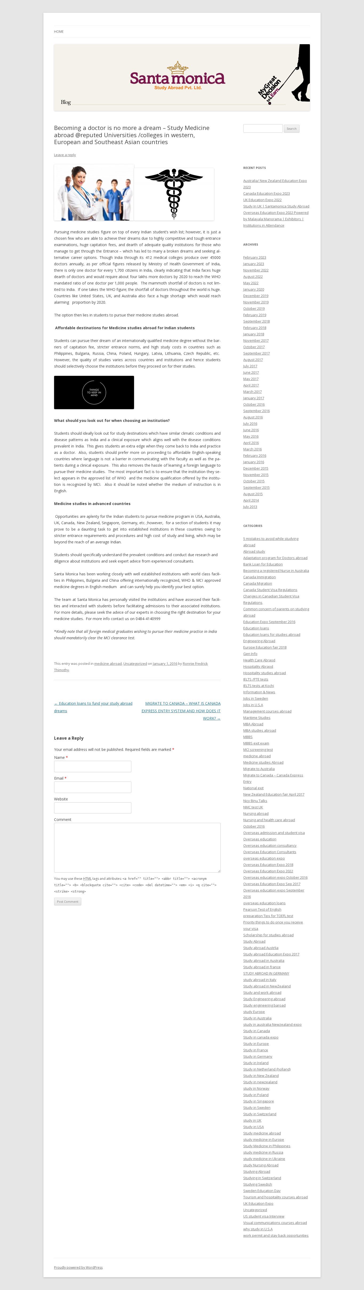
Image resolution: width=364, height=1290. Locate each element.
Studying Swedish (257, 1184)
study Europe (254, 1011)
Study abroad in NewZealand (267, 986)
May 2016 (250, 436)
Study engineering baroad (264, 1005)
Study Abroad (254, 941)
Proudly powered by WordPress (78, 1267)
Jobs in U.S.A (253, 704)
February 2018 (254, 327)
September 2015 (256, 487)
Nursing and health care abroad (269, 819)
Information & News (259, 692)
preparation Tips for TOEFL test (268, 915)
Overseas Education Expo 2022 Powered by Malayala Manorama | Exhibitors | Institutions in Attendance (276, 219)
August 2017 (253, 359)
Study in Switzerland (259, 1114)
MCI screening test (258, 749)
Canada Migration (257, 583)
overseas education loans (264, 903)
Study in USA (253, 1126)
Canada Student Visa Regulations (270, 589)
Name (61, 757)
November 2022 (256, 270)
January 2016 (253, 461)
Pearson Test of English (262, 909)
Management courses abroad (267, 711)
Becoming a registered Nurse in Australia (276, 570)
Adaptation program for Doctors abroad (275, 557)
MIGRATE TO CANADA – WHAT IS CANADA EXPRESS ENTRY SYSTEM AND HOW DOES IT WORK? (181, 711)
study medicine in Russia (263, 1152)
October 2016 (254, 404)
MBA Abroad (253, 724)
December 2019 (255, 295)
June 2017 (251, 372)
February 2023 (254, 257)
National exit (253, 788)
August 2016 (253, 417)
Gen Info (250, 653)
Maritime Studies (256, 717)
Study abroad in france (262, 967)
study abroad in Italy (259, 979)
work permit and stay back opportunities (276, 1235)
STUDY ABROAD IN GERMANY (266, 973)
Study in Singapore (258, 1101)
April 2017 (251, 385)
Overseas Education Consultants (269, 851)
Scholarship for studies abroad (268, 935)
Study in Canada (256, 1030)
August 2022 (253, 276)
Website (61, 798)
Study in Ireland (256, 1062)
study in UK (252, 1120)
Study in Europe (256, 1043)
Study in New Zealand (261, 1075)
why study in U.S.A (258, 1229)
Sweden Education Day (262, 1190)
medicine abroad (108, 663)
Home (58, 31)
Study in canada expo (260, 1037)
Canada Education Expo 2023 (266, 193)
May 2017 (250, 378)
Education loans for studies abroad (271, 634)
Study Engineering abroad (264, 998)
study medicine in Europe (263, 1139)
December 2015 (255, 468)
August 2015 (253, 493)
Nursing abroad (256, 813)
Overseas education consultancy (270, 845)
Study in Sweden (256, 1107)
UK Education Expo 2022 (262, 199)
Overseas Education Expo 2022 (268, 871)
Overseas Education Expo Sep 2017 (271, 883)
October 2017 (254, 346)
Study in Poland (256, 1094)
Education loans (256, 628)
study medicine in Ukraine (264, 1158)
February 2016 (254, 455)
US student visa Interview (263, 1216)
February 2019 (254, 314)
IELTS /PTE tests (255, 679)
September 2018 (256, 321)
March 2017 (252, 391)
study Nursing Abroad (260, 1165)
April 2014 (251, 500)
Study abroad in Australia (263, 960)
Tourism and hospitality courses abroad (275, 1197)
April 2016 (251, 442)
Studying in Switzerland (262, 1177)
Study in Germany (257, 1056)
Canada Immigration (259, 577)
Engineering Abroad (259, 640)
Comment (62, 819)
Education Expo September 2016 (269, 621)
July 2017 (250, 366)
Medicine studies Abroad (263, 762)
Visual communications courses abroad (275, 1222)
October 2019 (254, 308)
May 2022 (250, 282)
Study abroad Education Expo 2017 (271, 954)
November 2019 (256, 302)
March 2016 (252, 449)
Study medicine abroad (262, 1133)
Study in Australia (257, 1018)
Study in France (255, 1050)
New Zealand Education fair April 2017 (273, 794)
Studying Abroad (256, 1171)
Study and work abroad (262, 992)
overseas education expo (264, 858)
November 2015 (256, 474)
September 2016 (256, 410)
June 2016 (251, 430)
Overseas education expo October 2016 (275, 877)
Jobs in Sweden (255, 698)
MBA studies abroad (259, 730)
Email (60, 778)
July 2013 (250, 506)
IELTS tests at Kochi (258, 685)
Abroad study (254, 551)
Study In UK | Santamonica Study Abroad (276, 206)
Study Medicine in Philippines (266, 1145)
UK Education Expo (258, 1203)
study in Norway (256, 1088)
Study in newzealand (260, 1082)
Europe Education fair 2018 (264, 647)
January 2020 (253, 289)
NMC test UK (253, 807)
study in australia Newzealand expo (272, 1024)
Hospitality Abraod (258, 666)
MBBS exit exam (256, 743)
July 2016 (250, 423)
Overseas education (259, 839)
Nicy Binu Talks (255, 800)
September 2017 (256, 353)
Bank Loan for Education (263, 564)
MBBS (248, 736)
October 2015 (254, 481)
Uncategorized (135, 663)
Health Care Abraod (259, 660)
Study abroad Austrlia (260, 947)
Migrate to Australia (259, 768)
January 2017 (253, 398)
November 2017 (256, 340)
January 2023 (253, 263)
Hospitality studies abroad (264, 672)
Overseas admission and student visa (274, 832)
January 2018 (253, 334)
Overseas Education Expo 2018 (268, 864)
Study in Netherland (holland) (266, 1069)
